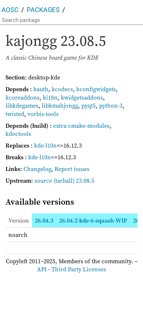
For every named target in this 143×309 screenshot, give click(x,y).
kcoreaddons (23, 97)
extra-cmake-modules (81, 126)
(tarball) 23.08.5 (74, 180)
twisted (15, 114)
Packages (43, 10)
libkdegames (22, 105)
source (43, 180)
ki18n (50, 97)
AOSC (10, 10)
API (42, 269)
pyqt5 (88, 105)
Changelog (37, 169)
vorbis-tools (43, 114)
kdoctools (18, 134)
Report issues (72, 169)
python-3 (110, 105)
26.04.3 (44, 220)
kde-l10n (45, 145)
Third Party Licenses (78, 269)
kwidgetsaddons (82, 97)
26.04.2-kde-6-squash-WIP (93, 220)
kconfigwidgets (96, 89)
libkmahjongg (60, 105)
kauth (40, 89)
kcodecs (62, 89)
